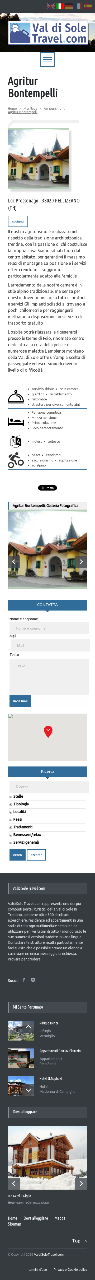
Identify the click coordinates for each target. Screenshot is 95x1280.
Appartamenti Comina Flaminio (60, 1051)
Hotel (44, 1086)
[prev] (14, 562)
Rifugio (45, 1031)
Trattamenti (22, 827)
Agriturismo (52, 108)
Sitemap (14, 1224)
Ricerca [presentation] (47, 771)
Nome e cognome (24, 619)
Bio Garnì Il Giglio (19, 1196)
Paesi (17, 819)
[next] (81, 562)
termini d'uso (38, 1270)
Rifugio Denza (49, 1023)
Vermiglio (47, 1036)
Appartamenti (51, 1059)
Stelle (18, 796)
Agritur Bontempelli (22, 112)
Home (12, 108)
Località (19, 812)
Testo (14, 655)
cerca (17, 855)
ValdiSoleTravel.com (49, 1254)
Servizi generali (26, 842)
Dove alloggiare (35, 1218)
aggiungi (18, 221)
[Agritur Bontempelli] (38, 158)
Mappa (59, 1218)
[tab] (47, 607)
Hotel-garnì (15, 1202)
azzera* (36, 855)
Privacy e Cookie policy (70, 1270)
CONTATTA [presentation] (47, 604)
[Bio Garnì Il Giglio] (48, 1158)
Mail (13, 636)
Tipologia (21, 804)
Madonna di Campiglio (57, 1091)
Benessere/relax (27, 835)
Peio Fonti (48, 1064)
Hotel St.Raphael (51, 1078)
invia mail (20, 701)
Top (76, 1240)
